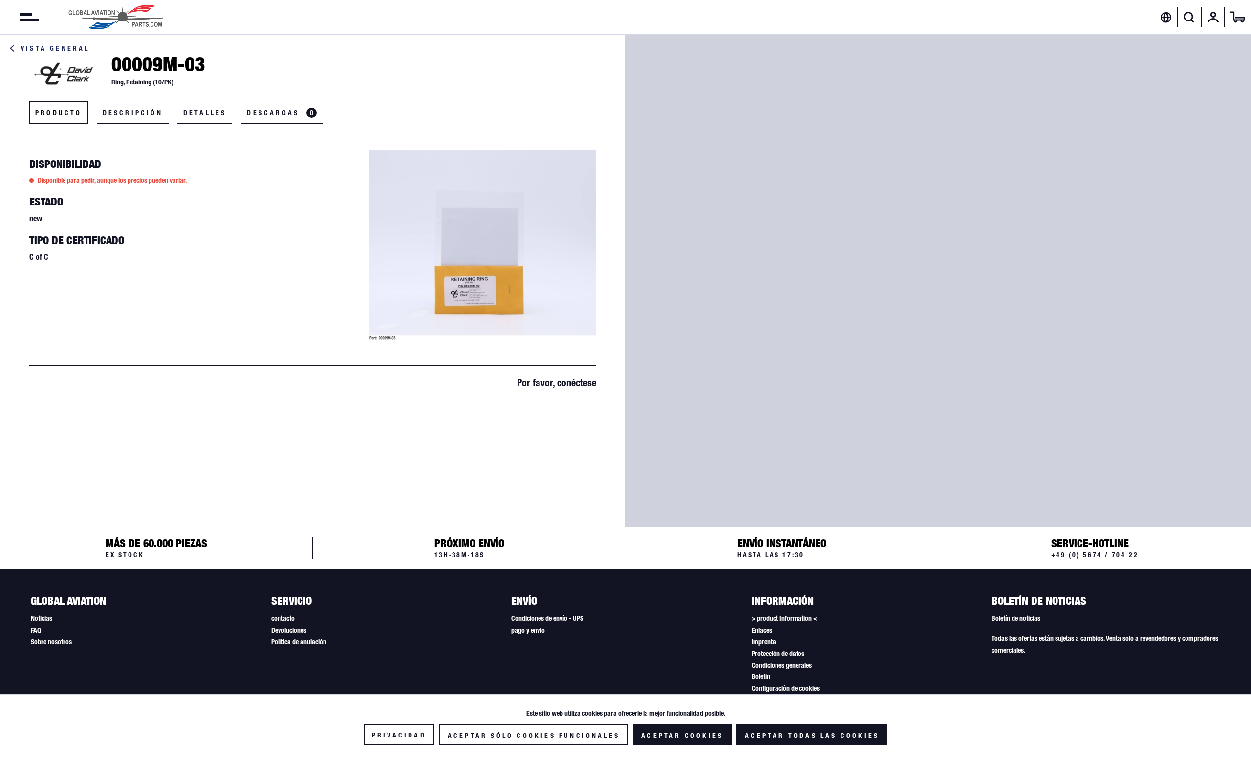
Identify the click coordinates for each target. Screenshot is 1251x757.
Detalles (205, 113)
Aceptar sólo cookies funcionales (534, 735)
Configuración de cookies (786, 688)
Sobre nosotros (51, 642)
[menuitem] (19, 17)
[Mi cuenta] (1213, 17)
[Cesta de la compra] (1238, 17)
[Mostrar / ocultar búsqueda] (1189, 17)
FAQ (36, 630)
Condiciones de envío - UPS (547, 618)
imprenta (764, 642)
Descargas (280, 113)
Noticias (41, 618)
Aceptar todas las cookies (812, 735)
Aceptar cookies (682, 735)
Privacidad (399, 735)
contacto (283, 618)
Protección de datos (778, 653)
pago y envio (528, 630)
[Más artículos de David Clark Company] (63, 74)
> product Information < (784, 618)
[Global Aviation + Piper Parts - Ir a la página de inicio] (115, 17)
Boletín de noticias (1016, 618)
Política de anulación (298, 642)
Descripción (133, 113)
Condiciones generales (782, 665)
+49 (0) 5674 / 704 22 (1095, 555)
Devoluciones (288, 630)
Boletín (761, 676)
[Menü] (19, 17)
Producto (58, 113)
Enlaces (762, 630)
